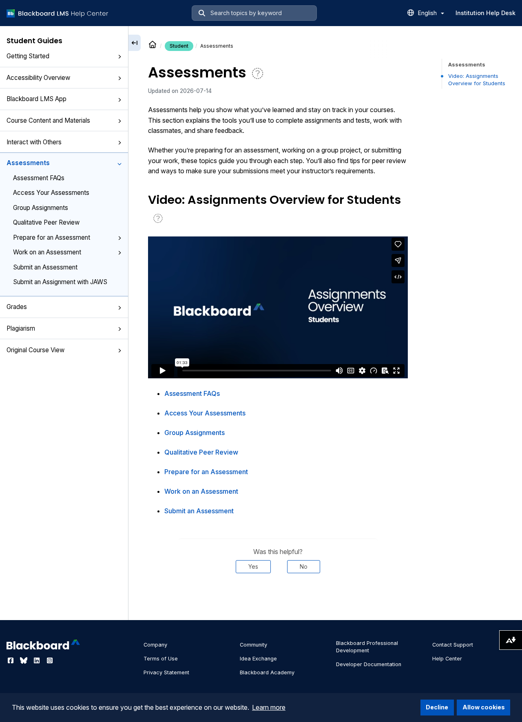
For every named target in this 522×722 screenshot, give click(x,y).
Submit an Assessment (45, 267)
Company (155, 645)
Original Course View (35, 350)
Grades (17, 307)
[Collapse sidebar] (134, 43)
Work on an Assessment (47, 252)
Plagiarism (21, 328)
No (303, 566)
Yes (253, 566)
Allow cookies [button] (483, 707)
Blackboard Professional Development (367, 647)
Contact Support (452, 645)
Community (253, 645)
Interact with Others (34, 142)
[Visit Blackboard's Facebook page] (11, 660)
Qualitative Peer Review (46, 222)
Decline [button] (437, 707)
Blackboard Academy (267, 672)
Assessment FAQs (38, 178)
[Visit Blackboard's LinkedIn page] (37, 660)
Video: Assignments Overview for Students (476, 79)
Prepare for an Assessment (51, 237)
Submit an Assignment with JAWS (60, 282)
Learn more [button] (268, 707)
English (428, 12)
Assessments (28, 163)
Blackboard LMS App (36, 99)
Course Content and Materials (48, 120)
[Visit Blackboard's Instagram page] (50, 660)
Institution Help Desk (485, 12)
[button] (119, 57)
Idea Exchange (258, 659)
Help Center (447, 659)
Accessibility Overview (38, 78)
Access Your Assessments (51, 193)
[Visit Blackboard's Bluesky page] (24, 660)
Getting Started (28, 56)
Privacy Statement (166, 672)
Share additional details (278, 598)
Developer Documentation (368, 664)
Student (179, 46)
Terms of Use (161, 659)
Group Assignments (40, 208)
